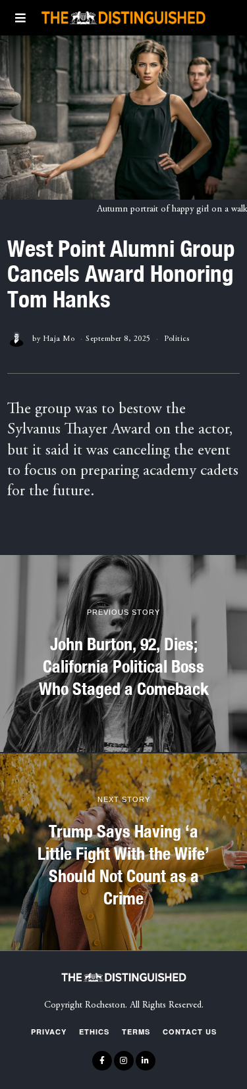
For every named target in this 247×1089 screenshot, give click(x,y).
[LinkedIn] (145, 1061)
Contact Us (190, 1031)
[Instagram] (124, 1061)
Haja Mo (59, 339)
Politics (176, 339)
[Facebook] (102, 1061)
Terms (136, 1031)
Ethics (94, 1031)
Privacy (49, 1031)
